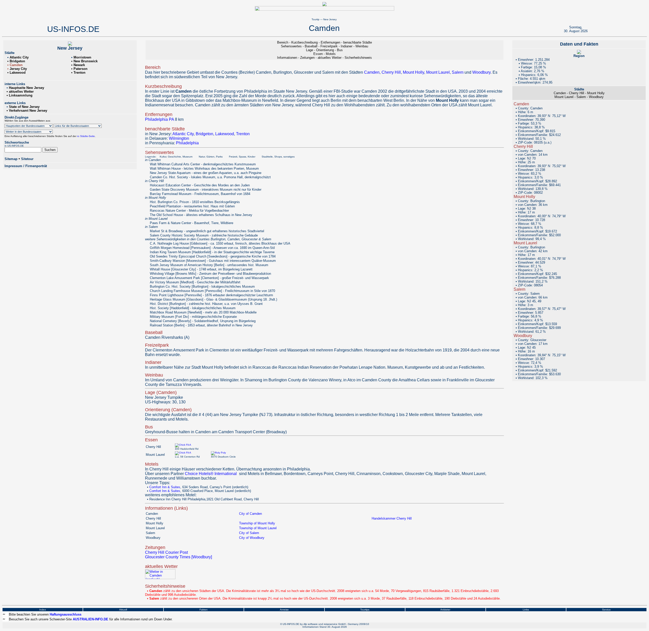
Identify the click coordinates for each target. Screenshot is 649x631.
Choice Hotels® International (211, 473)
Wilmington (179, 138)
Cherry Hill (391, 72)
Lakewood (224, 134)
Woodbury (481, 72)
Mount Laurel (438, 72)
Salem (457, 72)
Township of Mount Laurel (258, 528)
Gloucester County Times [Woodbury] (178, 557)
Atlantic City (183, 134)
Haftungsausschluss (65, 614)
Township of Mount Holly (257, 523)
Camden (372, 72)
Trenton (243, 134)
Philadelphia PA (159, 119)
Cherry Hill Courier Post (166, 552)
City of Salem (249, 533)
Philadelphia (187, 143)
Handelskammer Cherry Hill (392, 518)
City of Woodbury (251, 538)
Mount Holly (413, 72)
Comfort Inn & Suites (164, 487)
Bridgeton (204, 134)
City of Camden (250, 514)
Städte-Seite (87, 136)
